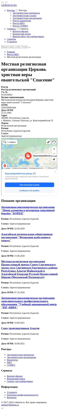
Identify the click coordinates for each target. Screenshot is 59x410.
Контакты (11, 397)
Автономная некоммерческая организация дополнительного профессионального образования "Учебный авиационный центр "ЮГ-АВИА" (29, 302)
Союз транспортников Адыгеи (20, 328)
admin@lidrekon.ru (10, 405)
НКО (9, 362)
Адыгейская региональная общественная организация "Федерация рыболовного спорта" (27, 237)
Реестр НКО (19, 23)
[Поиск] (29, 47)
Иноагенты (12, 360)
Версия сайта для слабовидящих (28, 36)
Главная (11, 52)
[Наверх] (2, 408)
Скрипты (11, 39)
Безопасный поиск (22, 34)
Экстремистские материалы (26, 13)
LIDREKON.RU (9, 5)
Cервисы (11, 29)
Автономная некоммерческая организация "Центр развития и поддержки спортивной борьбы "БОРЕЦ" (28, 210)
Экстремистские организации (27, 18)
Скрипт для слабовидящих (20, 381)
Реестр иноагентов (22, 20)
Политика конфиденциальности (22, 395)
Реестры (11, 10)
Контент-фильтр (20, 31)
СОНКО (11, 365)
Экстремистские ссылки (24, 15)
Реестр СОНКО (20, 26)
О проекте (12, 41)
